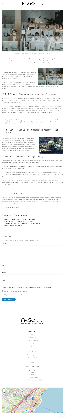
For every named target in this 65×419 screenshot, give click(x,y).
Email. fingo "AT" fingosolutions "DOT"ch (32, 380)
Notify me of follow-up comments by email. (15, 291)
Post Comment (8, 299)
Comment (4, 243)
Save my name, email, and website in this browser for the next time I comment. (27, 287)
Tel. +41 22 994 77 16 (32, 378)
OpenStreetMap (59, 412)
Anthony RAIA (26, 53)
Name (4, 265)
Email (4, 272)
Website (4, 280)
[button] (2, 3)
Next (60, 230)
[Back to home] (32, 3)
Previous (5, 230)
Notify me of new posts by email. (13, 295)
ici (16, 204)
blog (48, 53)
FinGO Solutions (14, 207)
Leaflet (53, 412)
